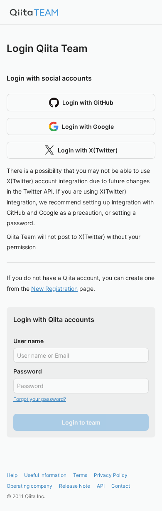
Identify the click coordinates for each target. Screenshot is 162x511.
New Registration (54, 288)
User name (28, 340)
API (101, 486)
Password (27, 371)
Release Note (74, 486)
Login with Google (88, 126)
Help (12, 475)
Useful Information (45, 475)
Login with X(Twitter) (88, 150)
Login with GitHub (87, 102)
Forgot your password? (39, 399)
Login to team (81, 422)
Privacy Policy (111, 475)
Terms (80, 475)
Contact (120, 486)
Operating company (29, 486)
